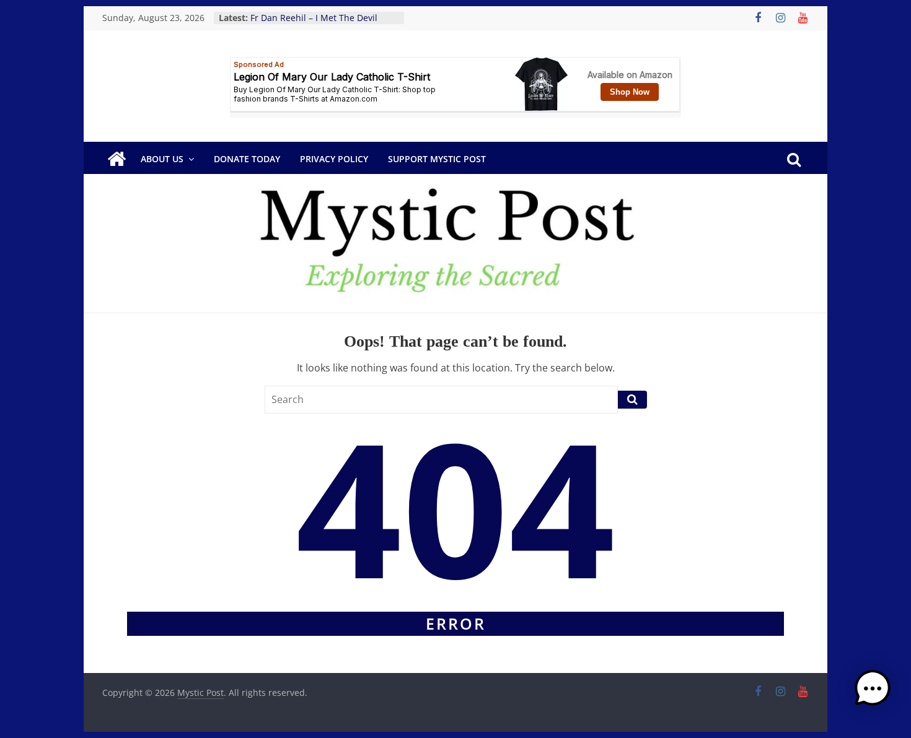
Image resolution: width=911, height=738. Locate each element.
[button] (872, 694)
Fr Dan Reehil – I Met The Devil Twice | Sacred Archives (313, 24)
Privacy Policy (334, 159)
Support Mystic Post (437, 159)
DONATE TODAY (247, 159)
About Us (162, 159)
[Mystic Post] (116, 159)
